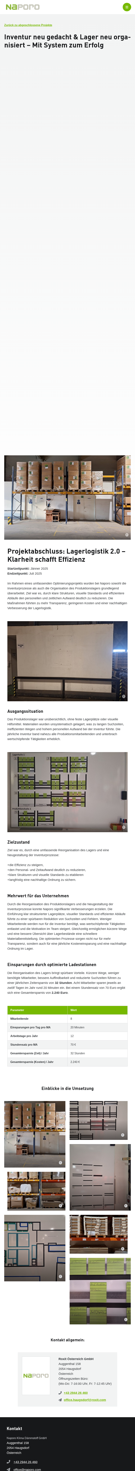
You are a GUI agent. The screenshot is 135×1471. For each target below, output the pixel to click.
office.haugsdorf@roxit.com (85, 1400)
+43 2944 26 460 (76, 1393)
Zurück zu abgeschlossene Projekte (28, 25)
